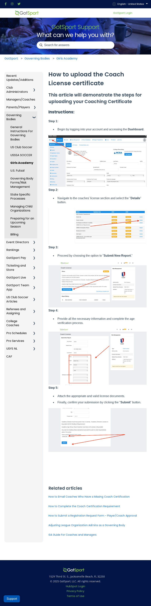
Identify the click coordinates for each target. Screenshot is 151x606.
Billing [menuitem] (14, 234)
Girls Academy (67, 58)
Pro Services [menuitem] (15, 341)
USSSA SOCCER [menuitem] (21, 155)
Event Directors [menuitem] (17, 242)
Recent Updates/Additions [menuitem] (19, 78)
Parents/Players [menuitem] (18, 107)
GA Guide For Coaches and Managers (72, 535)
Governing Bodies (37, 58)
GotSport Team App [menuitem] (17, 287)
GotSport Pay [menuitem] (16, 258)
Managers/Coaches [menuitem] (20, 99)
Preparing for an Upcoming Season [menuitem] (22, 222)
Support (12, 598)
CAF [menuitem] (9, 356)
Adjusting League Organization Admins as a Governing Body (86, 525)
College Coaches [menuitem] (12, 323)
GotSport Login (122, 13)
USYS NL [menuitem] (11, 348)
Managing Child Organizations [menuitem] (21, 208)
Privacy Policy (75, 591)
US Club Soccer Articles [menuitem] (17, 299)
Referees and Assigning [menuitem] (16, 311)
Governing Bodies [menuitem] (13, 117)
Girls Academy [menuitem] (21, 163)
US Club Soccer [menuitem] (21, 147)
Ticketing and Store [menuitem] (16, 267)
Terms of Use (75, 596)
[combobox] (75, 45)
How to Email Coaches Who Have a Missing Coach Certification (89, 496)
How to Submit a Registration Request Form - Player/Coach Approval (92, 515)
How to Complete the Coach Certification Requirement (84, 506)
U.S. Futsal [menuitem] (17, 170)
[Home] (26, 12)
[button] (34, 76)
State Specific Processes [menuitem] (20, 196)
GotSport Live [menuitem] (16, 277)
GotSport (11, 58)
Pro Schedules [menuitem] (16, 333)
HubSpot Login (75, 586)
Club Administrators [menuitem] (17, 89)
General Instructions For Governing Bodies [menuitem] (21, 133)
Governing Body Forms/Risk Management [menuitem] (21, 182)
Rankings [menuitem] (12, 250)
